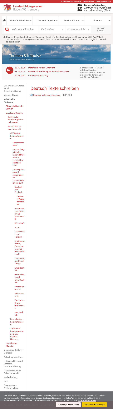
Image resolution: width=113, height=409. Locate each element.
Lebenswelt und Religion (19, 234)
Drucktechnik (19, 269)
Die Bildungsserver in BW (71, 1)
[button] (4, 20)
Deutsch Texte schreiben (20, 200)
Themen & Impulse (45, 20)
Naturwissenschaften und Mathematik (19, 213)
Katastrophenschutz (13, 357)
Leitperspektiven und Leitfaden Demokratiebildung (13, 364)
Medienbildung (10, 377)
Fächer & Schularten (19, 20)
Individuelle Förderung (34, 37)
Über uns (97, 20)
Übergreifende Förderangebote (11, 386)
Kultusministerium (103, 1)
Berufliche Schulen (54, 37)
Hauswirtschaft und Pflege (19, 261)
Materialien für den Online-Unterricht (12, 371)
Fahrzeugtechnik (19, 288)
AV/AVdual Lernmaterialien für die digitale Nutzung (16, 333)
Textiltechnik (19, 313)
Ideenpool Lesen (11, 95)
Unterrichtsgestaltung (38, 75)
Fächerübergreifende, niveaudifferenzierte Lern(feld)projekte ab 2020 (18, 157)
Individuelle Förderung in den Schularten (16, 119)
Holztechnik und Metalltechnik (19, 278)
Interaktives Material (11, 344)
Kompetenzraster (18, 144)
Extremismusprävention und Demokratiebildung (14, 88)
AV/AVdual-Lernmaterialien (16, 136)
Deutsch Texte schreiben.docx (47, 95)
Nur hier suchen (100, 29)
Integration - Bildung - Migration (13, 351)
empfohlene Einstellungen (94, 405)
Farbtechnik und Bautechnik (19, 304)
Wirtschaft (19, 223)
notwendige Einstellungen (68, 405)
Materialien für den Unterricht (77, 37)
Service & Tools (71, 20)
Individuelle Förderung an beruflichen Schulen (48, 71)
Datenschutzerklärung (87, 400)
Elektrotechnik (19, 294)
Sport (17, 227)
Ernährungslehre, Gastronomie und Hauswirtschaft (19, 247)
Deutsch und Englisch (87, 39)
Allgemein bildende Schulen (14, 107)
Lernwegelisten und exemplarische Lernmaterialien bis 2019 (49, 39)
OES (6, 381)
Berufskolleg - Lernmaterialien (16, 322)
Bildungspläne (88, 1)
